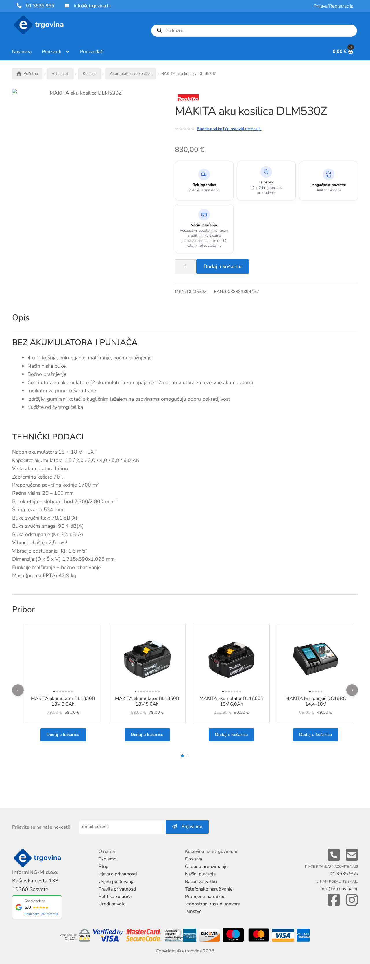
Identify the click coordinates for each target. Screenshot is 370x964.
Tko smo (107, 859)
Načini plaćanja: (204, 225)
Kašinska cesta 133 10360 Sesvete (35, 885)
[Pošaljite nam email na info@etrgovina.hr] (352, 855)
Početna (30, 73)
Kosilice (89, 73)
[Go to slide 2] (187, 755)
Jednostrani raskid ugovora (212, 904)
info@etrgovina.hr (92, 6)
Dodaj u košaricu (223, 266)
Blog (103, 866)
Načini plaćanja (200, 874)
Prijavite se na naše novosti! (41, 827)
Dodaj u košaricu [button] (63, 734)
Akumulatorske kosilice (130, 73)
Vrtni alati (60, 73)
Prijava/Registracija (333, 6)
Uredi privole (112, 904)
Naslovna (22, 52)
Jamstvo (193, 911)
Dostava (193, 859)
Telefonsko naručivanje (209, 889)
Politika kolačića (115, 896)
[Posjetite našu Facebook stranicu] (334, 900)
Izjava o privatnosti (118, 874)
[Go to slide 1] (182, 755)
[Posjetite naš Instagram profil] (352, 900)
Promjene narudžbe (205, 896)
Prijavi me (189, 826)
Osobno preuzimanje (206, 866)
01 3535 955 (37, 6)
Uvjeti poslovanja (116, 881)
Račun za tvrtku (201, 881)
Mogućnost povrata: (328, 185)
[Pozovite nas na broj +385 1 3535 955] (334, 855)
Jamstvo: (266, 182)
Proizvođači (91, 52)
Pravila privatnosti (117, 889)
